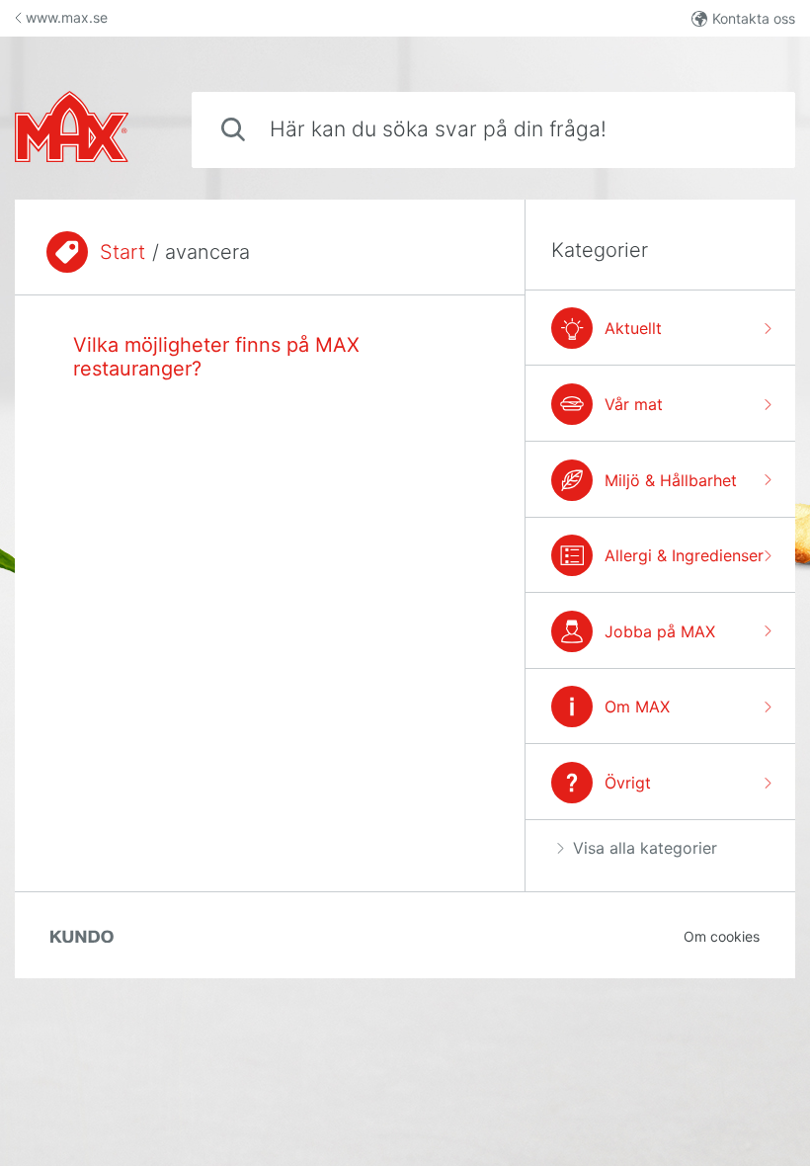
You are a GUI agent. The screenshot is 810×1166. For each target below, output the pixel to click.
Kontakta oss (753, 18)
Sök (748, 129)
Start (122, 252)
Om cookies (722, 936)
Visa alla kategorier (645, 848)
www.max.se (67, 17)
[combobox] (493, 130)
